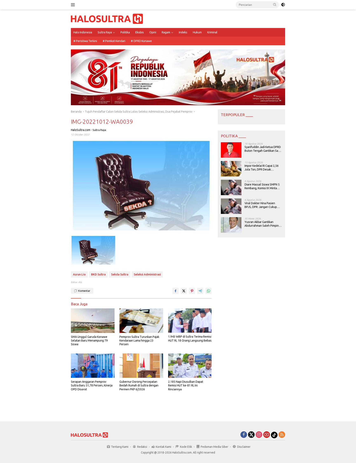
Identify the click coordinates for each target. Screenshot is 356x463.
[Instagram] (259, 435)
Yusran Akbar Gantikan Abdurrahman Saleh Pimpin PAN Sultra (262, 223)
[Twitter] (251, 435)
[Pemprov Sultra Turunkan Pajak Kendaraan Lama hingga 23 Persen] (141, 320)
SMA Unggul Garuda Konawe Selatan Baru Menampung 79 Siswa (89, 340)
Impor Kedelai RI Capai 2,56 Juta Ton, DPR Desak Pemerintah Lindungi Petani (262, 167)
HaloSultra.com (80, 130)
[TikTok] (274, 435)
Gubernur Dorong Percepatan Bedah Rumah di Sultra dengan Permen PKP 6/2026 (138, 385)
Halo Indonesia (82, 32)
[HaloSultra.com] (107, 18)
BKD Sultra (98, 274)
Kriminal (212, 32)
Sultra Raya (105, 32)
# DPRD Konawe (141, 41)
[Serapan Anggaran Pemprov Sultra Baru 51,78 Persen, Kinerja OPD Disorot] (93, 365)
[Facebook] (243, 435)
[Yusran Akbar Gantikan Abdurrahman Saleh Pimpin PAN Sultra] (231, 225)
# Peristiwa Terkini (85, 41)
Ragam (166, 32)
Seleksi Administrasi (147, 274)
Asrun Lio (79, 274)
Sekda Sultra (119, 274)
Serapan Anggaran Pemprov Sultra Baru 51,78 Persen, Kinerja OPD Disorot (91, 385)
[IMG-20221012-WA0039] (93, 250)
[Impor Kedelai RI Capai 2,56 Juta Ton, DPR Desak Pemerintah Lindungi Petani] (231, 168)
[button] (275, 4)
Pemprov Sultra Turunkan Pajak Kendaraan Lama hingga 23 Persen (139, 340)
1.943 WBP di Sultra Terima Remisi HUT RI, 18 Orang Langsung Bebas (190, 338)
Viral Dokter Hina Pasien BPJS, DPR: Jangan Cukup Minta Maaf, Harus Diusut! (261, 205)
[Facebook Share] (175, 291)
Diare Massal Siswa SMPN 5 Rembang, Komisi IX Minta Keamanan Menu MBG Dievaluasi (262, 186)
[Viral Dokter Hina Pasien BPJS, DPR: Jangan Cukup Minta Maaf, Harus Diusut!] (231, 206)
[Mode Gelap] (283, 4)
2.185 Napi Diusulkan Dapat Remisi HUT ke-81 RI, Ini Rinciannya (185, 385)
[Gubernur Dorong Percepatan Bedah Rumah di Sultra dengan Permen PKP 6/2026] (141, 365)
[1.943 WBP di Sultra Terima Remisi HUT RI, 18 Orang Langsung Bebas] (190, 320)
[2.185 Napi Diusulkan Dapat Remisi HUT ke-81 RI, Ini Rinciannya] (190, 365)
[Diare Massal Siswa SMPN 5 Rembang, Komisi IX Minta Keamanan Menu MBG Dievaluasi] (231, 187)
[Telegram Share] (200, 291)
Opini (152, 32)
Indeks (183, 32)
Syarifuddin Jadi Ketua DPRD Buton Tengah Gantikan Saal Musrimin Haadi (263, 149)
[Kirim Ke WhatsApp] (208, 291)
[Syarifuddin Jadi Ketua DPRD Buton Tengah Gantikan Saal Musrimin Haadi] (231, 150)
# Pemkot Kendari (114, 41)
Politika (125, 32)
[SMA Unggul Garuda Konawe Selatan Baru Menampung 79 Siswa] (93, 320)
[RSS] (282, 435)
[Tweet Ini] (184, 291)
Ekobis (139, 32)
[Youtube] (266, 435)
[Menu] (73, 4)
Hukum (197, 32)
